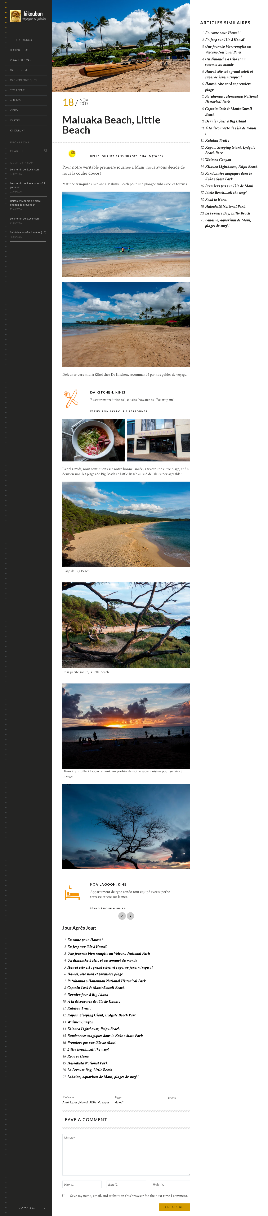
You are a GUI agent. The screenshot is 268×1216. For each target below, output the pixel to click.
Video (14, 110)
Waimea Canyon (80, 1022)
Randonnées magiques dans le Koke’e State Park (105, 1035)
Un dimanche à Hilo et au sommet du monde (102, 960)
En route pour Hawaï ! (85, 940)
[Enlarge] (185, 197)
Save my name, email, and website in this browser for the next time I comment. (129, 1195)
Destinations (19, 50)
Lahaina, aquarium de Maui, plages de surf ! (103, 1077)
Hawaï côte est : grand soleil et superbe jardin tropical (110, 967)
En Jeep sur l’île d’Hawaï (87, 947)
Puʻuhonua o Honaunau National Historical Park (106, 981)
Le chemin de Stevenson (24, 169)
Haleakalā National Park (87, 1063)
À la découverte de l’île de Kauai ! (93, 1001)
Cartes (15, 120)
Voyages (104, 1102)
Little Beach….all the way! (88, 1049)
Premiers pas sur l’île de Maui (91, 1042)
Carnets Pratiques (23, 80)
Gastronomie (19, 70)
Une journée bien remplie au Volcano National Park (108, 953)
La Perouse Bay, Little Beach (89, 1070)
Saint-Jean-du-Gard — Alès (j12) (28, 232)
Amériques (70, 1102)
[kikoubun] (28, 17)
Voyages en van (20, 60)
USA (93, 1102)
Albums (15, 100)
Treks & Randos (21, 40)
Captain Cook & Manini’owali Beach (96, 987)
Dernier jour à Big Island (87, 994)
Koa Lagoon (103, 884)
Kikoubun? (17, 130)
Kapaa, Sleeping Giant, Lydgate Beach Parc (101, 1015)
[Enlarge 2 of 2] (185, 425)
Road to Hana (78, 1056)
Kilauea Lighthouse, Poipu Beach (93, 1029)
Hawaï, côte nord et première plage (95, 974)
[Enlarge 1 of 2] (120, 425)
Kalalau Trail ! (79, 1008)
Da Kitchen (101, 392)
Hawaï (84, 1102)
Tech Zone (17, 90)
